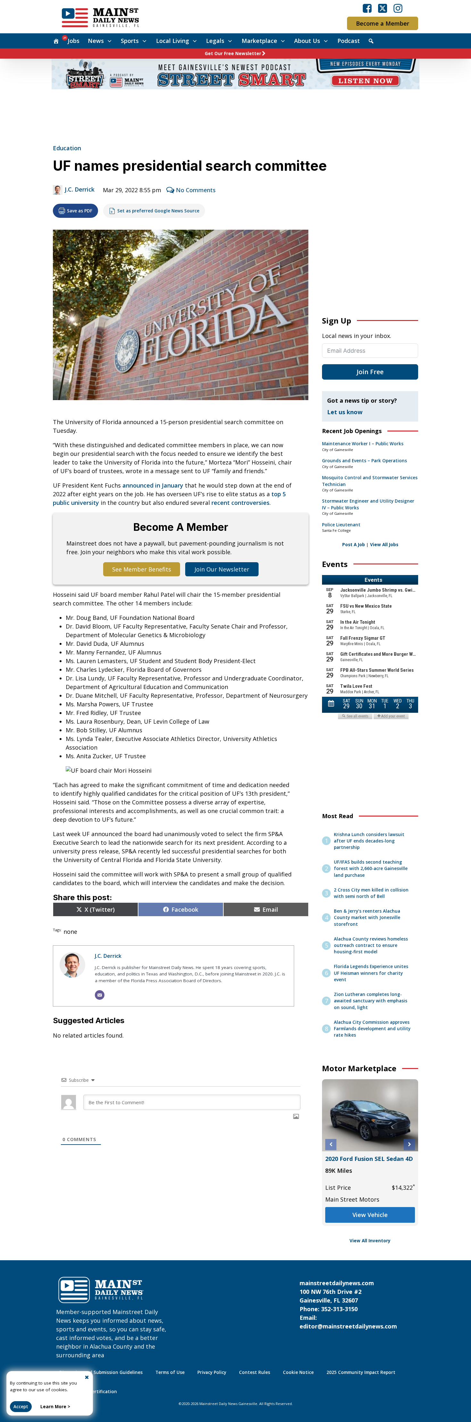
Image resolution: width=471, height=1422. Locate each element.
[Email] (99, 995)
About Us (307, 41)
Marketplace (259, 41)
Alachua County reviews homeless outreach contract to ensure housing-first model (371, 945)
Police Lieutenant (341, 525)
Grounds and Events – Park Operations (364, 461)
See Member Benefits (141, 569)
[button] (330, 1144)
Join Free (370, 371)
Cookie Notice (298, 1372)
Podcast (348, 41)
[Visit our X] (382, 8)
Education (67, 148)
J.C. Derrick (80, 189)
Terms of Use (170, 1372)
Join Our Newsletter (221, 569)
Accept (20, 1407)
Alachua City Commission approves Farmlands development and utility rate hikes (372, 1028)
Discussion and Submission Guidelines (101, 1372)
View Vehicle (370, 1215)
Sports (130, 41)
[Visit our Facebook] (367, 8)
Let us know (344, 412)
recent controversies (240, 502)
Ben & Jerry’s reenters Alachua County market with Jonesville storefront (367, 917)
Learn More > (55, 1407)
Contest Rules (254, 1372)
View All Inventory (370, 1241)
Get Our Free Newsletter (233, 53)
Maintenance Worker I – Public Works (362, 444)
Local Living (172, 41)
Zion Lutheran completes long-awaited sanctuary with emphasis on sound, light (370, 1000)
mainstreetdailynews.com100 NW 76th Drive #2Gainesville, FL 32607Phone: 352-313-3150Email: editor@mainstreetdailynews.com (348, 1304)
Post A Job (353, 544)
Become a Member (382, 23)
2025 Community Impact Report (360, 1372)
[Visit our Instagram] (398, 8)
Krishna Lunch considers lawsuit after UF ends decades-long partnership (369, 841)
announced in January (152, 485)
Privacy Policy (211, 1372)
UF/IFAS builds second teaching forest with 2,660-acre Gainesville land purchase (371, 868)
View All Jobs (384, 544)
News (96, 41)
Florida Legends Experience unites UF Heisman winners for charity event (371, 973)
